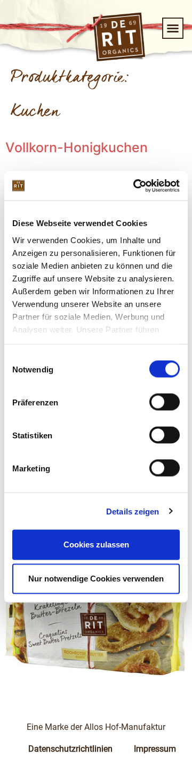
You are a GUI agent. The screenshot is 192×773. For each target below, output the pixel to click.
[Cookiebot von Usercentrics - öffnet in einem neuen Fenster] (135, 186)
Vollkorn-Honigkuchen (76, 147)
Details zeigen (132, 511)
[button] (172, 28)
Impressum (155, 749)
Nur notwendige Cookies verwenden (96, 578)
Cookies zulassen (96, 544)
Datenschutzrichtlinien (70, 749)
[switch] (164, 402)
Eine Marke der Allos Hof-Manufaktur (96, 727)
